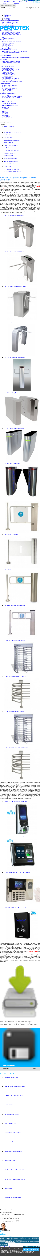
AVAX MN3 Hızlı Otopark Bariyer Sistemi (15, 1086)
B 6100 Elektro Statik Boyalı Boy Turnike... (15, 640)
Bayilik (5, 18)
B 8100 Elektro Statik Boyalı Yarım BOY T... (15, 676)
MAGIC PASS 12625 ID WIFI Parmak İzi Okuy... (16, 837)
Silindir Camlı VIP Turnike (11, 534)
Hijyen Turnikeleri (8, 155)
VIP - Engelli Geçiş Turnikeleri (11, 150)
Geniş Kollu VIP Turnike (11, 499)
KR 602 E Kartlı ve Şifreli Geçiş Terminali (15, 1179)
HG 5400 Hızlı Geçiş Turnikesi (12, 463)
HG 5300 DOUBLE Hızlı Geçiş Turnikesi (15, 357)
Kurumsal (6, 22)
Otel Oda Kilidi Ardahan (10, 1123)
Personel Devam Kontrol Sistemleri (12, 132)
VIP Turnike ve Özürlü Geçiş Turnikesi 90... (15, 605)
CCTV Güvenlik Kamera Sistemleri (12, 171)
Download (6, 15)
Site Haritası (3, 1246)
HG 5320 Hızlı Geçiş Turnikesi (12, 392)
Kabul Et (26, 1249)
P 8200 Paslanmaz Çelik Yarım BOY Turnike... (16, 747)
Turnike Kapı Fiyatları (9, 126)
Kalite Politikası (10, 1246)
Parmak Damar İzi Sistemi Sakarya (13, 1151)
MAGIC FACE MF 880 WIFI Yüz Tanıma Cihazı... (17, 801)
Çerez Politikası (34, 1249)
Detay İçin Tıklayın (7, 1236)
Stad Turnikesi (8, 1188)
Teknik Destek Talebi (24, 2)
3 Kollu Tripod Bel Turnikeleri (11, 145)
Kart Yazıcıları (7, 166)
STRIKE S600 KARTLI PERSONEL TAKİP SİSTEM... (18, 872)
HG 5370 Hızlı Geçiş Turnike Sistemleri (14, 428)
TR (29, 0)
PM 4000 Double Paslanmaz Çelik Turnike (15, 286)
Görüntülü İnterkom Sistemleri (11, 169)
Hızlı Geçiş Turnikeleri (9, 153)
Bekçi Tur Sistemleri (9, 164)
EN (30, 0)
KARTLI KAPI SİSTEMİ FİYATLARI (13, 1142)
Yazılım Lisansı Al (4, 2)
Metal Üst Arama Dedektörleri (11, 161)
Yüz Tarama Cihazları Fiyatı (12, 1114)
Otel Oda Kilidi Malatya (10, 1105)
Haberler (6, 16)
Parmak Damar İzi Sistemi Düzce (13, 1132)
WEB (25, 0)
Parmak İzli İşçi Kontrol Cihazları (13, 1197)
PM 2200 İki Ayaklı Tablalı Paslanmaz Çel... (15, 322)
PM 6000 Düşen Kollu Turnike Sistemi (14, 215)
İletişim (5, 14)
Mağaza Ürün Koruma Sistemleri (12, 140)
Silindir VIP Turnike (9, 570)
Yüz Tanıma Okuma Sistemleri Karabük (14, 1170)
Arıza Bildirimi (13, 2)
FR (32, 0)
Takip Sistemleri (8, 137)
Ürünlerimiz (7, 20)
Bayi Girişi (37, 0)
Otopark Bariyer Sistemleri (10, 158)
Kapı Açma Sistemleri (9, 135)
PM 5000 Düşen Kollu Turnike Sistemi (14, 251)
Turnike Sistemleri (8, 142)
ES (33, 0)
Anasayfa (2, 124)
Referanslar (7, 19)
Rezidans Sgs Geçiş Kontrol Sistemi (14, 1095)
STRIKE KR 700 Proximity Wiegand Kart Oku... (16, 907)
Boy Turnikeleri (7, 148)
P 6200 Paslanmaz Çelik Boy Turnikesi (14, 711)
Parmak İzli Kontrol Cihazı (11, 1077)
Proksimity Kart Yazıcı (10, 1160)
